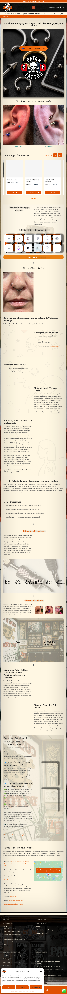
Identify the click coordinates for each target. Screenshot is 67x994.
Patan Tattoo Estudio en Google (13, 904)
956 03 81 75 (11, 923)
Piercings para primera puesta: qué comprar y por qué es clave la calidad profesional (49, 971)
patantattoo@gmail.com (15, 900)
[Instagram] (47, 989)
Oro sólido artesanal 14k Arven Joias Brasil (15, 956)
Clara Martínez (60, 581)
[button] (41, 971)
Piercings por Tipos (8, 959)
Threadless (6, 965)
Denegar (22, 987)
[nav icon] (63, 7)
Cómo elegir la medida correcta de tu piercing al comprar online (48, 976)
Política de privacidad (23, 991)
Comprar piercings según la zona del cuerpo (47, 966)
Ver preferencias (35, 987)
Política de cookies (14, 991)
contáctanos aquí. (54, 346)
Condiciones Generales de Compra (44, 930)
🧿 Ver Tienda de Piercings (33, 48)
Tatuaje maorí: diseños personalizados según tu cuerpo (48, 957)
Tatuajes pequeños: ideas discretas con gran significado (47, 962)
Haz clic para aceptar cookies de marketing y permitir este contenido (48, 871)
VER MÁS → (48, 155)
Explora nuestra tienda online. (16, 376)
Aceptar (9, 987)
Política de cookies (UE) (41, 933)
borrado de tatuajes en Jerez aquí (14, 835)
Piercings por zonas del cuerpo (11, 962)
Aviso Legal (31, 991)
